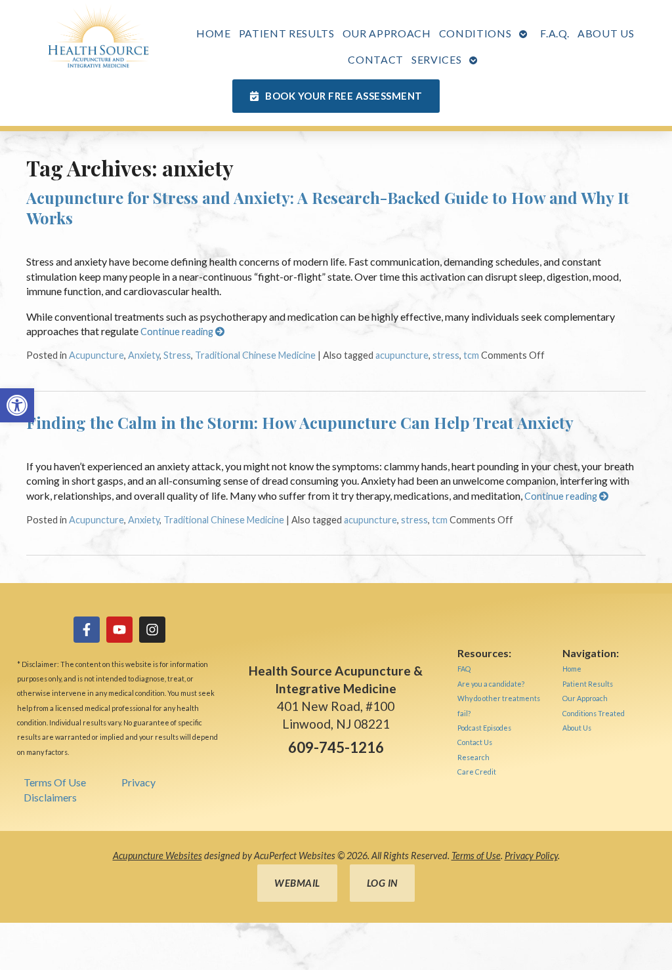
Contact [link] (376, 59)
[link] (17, 405)
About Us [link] (606, 33)
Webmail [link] (297, 883)
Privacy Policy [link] (531, 855)
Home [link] (213, 33)
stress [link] (445, 355)
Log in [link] (382, 883)
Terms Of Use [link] (55, 782)
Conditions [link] (475, 33)
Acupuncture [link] (96, 355)
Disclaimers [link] (50, 797)
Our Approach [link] (387, 33)
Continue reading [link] (177, 331)
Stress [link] (177, 355)
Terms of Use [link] (476, 855)
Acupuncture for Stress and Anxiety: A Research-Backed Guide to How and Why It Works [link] (327, 207)
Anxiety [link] (143, 355)
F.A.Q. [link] (555, 33)
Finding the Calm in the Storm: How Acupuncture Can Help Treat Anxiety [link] (300, 422)
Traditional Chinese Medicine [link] (255, 355)
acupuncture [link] (402, 355)
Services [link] (436, 59)
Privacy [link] (138, 782)
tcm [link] (471, 355)
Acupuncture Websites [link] (157, 855)
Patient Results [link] (287, 33)
